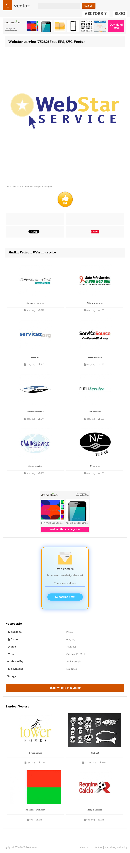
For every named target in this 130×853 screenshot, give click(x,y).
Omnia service (35, 466)
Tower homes (35, 753)
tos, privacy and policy (116, 847)
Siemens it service (35, 303)
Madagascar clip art (35, 810)
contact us (97, 847)
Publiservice (95, 412)
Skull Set (95, 753)
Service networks (35, 412)
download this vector (67, 688)
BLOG (119, 13)
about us (84, 847)
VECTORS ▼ (96, 13)
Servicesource (95, 357)
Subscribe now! (65, 596)
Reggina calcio (95, 810)
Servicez (35, 357)
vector (21, 6)
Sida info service (95, 303)
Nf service (95, 466)
